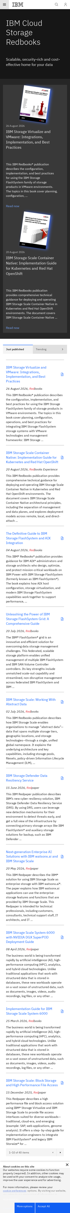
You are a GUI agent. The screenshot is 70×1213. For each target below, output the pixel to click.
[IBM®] (18, 4)
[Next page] (60, 1152)
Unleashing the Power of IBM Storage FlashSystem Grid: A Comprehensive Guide (28, 619)
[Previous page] (52, 1152)
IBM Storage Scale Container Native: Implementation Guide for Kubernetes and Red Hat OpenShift (32, 457)
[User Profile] (65, 4)
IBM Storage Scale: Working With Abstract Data (31, 701)
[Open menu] (4, 4)
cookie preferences (14, 1190)
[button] (67, 1164)
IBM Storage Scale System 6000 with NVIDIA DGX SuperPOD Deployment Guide (30, 937)
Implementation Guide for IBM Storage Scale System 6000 (29, 1011)
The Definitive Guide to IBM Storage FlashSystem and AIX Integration (28, 538)
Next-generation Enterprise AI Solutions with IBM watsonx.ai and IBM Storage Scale (32, 856)
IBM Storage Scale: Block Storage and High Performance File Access (32, 1082)
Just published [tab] (15, 349)
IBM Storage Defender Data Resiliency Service (26, 777)
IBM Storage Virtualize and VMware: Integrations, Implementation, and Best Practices (26, 374)
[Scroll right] (62, 349)
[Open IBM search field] (56, 4)
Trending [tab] (41, 349)
